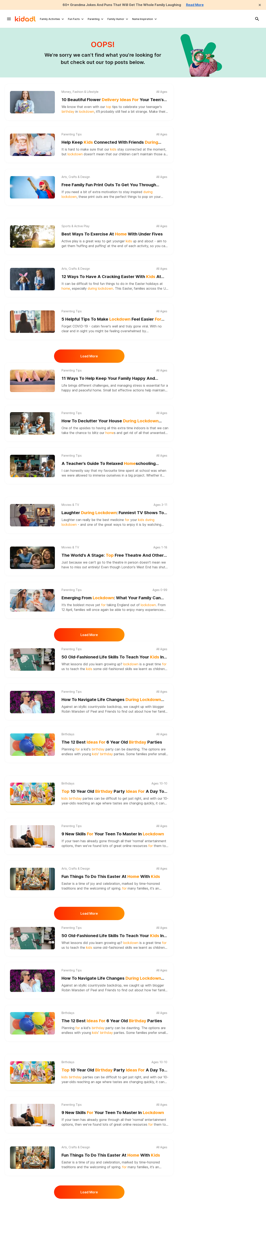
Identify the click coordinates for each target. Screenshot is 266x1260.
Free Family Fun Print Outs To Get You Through (109, 185)
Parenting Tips (72, 134)
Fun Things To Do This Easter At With (111, 876)
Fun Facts (74, 19)
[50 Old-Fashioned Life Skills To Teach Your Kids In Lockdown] (32, 659)
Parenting (94, 19)
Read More (195, 5)
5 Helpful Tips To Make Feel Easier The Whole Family (111, 319)
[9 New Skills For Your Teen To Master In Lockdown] (32, 836)
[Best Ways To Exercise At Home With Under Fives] (32, 236)
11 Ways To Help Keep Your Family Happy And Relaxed (108, 378)
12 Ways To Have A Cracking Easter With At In (111, 277)
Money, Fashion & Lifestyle (80, 91)
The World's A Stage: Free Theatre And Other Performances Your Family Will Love (113, 555)
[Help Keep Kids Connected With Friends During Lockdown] (32, 145)
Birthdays (68, 734)
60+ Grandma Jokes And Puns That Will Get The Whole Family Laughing (122, 5)
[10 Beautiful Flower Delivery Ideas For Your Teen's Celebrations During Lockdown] (32, 102)
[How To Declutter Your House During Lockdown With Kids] (32, 423)
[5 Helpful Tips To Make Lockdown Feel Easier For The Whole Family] (32, 321)
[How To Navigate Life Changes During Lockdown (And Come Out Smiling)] (32, 702)
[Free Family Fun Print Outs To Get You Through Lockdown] (32, 187)
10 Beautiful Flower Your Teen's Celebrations (113, 100)
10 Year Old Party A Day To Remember (113, 791)
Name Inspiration (142, 19)
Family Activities (50, 19)
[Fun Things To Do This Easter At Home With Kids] (32, 879)
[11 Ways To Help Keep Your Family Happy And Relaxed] (32, 381)
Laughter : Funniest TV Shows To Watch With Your (113, 513)
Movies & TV (70, 504)
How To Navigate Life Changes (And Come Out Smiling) (111, 700)
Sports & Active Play (76, 226)
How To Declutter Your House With (110, 421)
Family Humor (115, 19)
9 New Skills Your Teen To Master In (113, 833)
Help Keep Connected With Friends (110, 142)
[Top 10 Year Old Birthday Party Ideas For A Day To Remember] (32, 794)
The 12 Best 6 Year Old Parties (112, 742)
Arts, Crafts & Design (76, 177)
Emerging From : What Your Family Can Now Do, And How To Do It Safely (111, 598)
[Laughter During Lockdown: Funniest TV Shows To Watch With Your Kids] (32, 515)
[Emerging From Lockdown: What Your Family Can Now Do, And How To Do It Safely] (32, 600)
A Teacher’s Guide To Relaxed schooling (109, 464)
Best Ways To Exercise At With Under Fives (112, 234)
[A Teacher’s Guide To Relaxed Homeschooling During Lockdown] (32, 466)
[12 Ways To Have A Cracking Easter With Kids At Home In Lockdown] (32, 279)
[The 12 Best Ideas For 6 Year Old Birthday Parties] (32, 744)
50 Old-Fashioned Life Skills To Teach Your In (113, 657)
